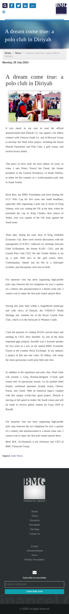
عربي (32, 5)
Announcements (34, 550)
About (34, 515)
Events (34, 546)
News (18, 53)
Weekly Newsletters (34, 559)
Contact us (34, 533)
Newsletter (34, 524)
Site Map (34, 529)
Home (8, 53)
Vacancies (35, 520)
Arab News (17, 455)
